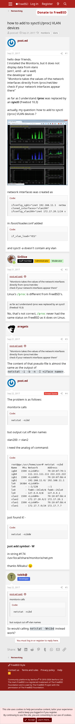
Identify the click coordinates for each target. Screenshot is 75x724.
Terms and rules (30, 670)
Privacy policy (48, 670)
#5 (66, 587)
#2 (66, 269)
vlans (55, 32)
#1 (66, 53)
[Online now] (14, 262)
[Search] (65, 4)
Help (59, 670)
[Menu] (10, 4)
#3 (66, 339)
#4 (66, 393)
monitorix (45, 32)
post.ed (14, 32)
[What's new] (58, 4)
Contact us (13, 670)
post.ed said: (16, 276)
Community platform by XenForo (35, 679)
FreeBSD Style (17, 665)
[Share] (61, 54)
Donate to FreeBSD (51, 12)
